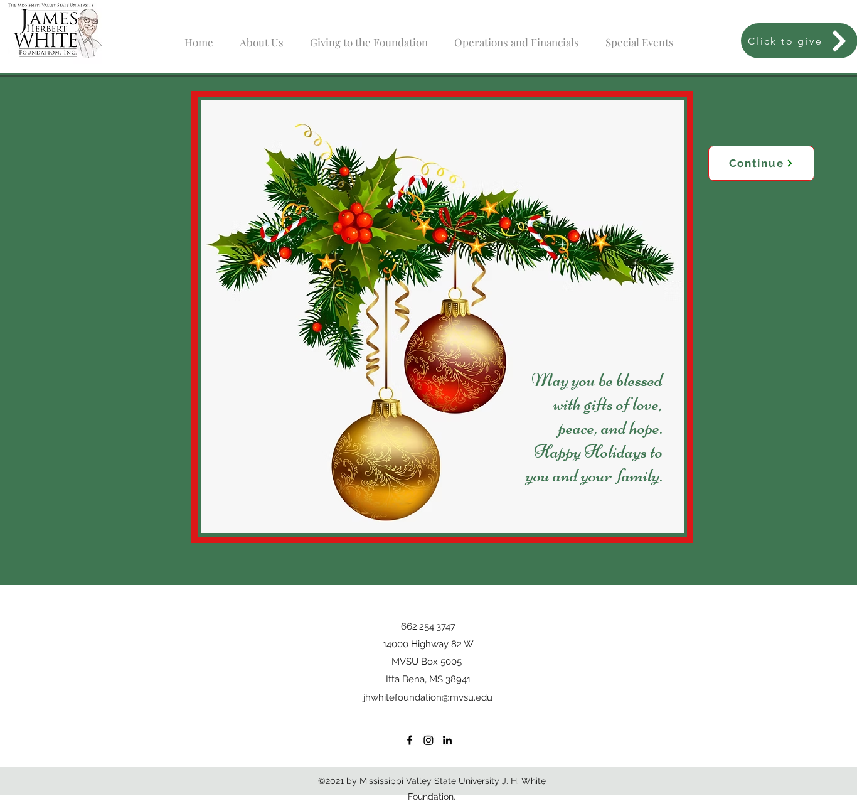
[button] (261, 36)
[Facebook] (409, 740)
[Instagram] (428, 740)
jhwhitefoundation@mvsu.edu (427, 697)
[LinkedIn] (447, 740)
